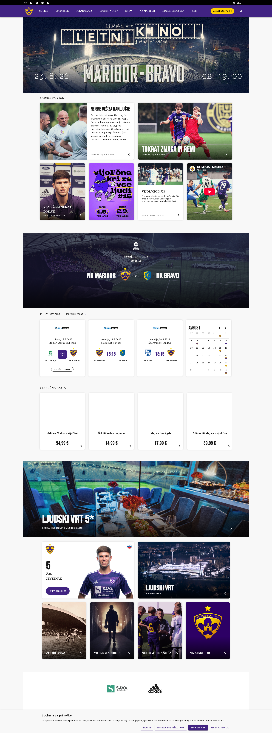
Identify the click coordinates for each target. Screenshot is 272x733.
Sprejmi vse (198, 727)
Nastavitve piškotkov (170, 727)
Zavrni (147, 727)
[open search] (242, 11)
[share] (129, 154)
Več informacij (219, 727)
